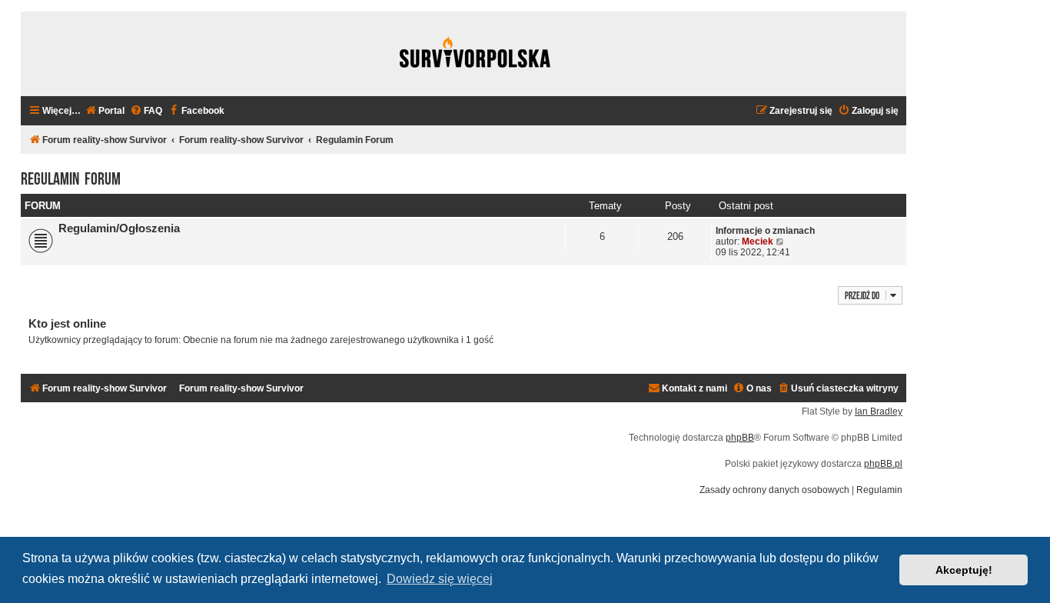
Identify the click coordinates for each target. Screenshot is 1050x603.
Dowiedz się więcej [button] (440, 578)
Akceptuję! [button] (963, 570)
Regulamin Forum (71, 176)
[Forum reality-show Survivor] (475, 53)
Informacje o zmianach (765, 230)
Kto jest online (67, 323)
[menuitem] (105, 111)
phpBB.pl (883, 463)
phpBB (740, 437)
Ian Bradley (878, 411)
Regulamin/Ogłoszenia (119, 228)
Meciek (757, 241)
